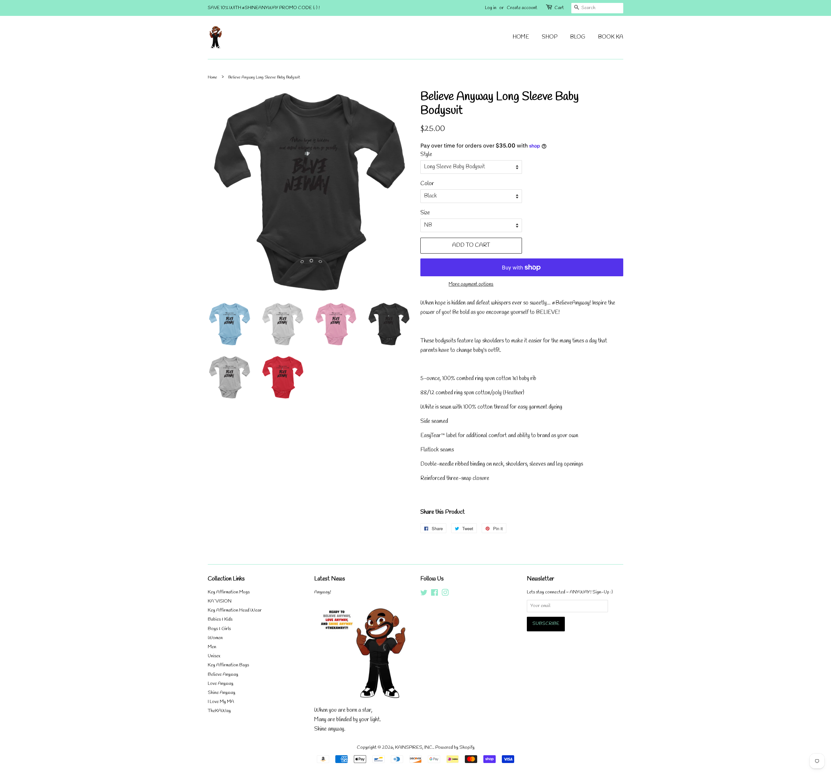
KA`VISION (219, 601)
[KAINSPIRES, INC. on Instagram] (445, 594)
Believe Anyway (223, 675)
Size (425, 213)
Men (212, 647)
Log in (490, 8)
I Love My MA (221, 702)
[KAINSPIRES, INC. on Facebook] (434, 594)
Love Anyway (220, 684)
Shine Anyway (221, 693)
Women (215, 638)
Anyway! (322, 592)
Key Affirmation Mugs (229, 592)
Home (212, 77)
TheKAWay (219, 711)
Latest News (329, 579)
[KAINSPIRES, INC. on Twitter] (424, 594)
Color (427, 183)
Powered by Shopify (455, 748)
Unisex (214, 656)
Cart (559, 8)
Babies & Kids (220, 619)
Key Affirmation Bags (228, 665)
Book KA (610, 37)
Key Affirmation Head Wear (235, 610)
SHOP (549, 37)
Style (426, 154)
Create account (522, 8)
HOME (521, 37)
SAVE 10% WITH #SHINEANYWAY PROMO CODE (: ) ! (264, 8)
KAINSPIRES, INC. (414, 748)
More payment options (471, 284)
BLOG (577, 37)
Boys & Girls (219, 629)
